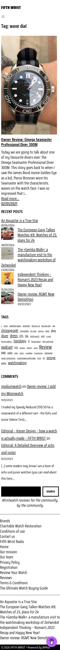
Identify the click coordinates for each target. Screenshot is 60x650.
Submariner (48, 353)
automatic (26, 326)
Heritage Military (6, 342)
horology (20, 341)
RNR (3, 353)
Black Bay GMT (46, 326)
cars (53, 326)
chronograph (9, 330)
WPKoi (46, 647)
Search (50, 491)
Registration (9, 567)
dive (53, 331)
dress (14, 335)
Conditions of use (12, 531)
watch (3, 363)
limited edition (36, 341)
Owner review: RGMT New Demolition (36, 296)
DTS (21, 336)
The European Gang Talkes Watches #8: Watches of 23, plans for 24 (37, 235)
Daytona (41, 331)
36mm (6, 326)
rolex (9, 353)
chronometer (24, 331)
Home (4, 547)
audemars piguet (15, 326)
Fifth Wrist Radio (12, 542)
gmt (42, 336)
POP (16, 347)
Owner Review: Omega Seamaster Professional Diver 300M (26, 142)
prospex (22, 348)
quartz (29, 347)
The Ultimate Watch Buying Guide (24, 588)
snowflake (29, 353)
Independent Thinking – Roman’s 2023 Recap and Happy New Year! (35, 279)
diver (4, 335)
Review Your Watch (13, 572)
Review (45, 347)
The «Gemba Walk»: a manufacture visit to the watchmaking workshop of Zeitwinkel (28, 257)
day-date (33, 331)
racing (36, 348)
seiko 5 (22, 353)
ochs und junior (47, 341)
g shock (48, 336)
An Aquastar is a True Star (19, 220)
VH (44, 358)
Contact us (7, 536)
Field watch (34, 336)
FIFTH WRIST (11, 7)
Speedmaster (38, 353)
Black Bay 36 (36, 326)
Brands (5, 521)
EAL (26, 336)
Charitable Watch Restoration (21, 526)
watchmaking (17, 362)
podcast (7, 347)
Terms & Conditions (14, 583)
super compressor (8, 358)
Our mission (8, 552)
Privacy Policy (10, 562)
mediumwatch (11, 386)
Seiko (16, 353)
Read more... (10, 198)
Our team (6, 557)
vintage (51, 358)
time (39, 358)
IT (29, 341)
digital (47, 331)
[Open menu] (3, 17)
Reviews (6, 578)
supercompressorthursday (26, 358)
